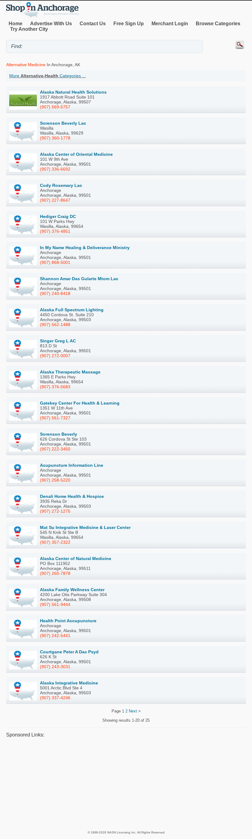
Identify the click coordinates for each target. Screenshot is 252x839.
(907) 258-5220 (55, 480)
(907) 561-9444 (55, 604)
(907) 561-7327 (55, 417)
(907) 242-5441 (55, 635)
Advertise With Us (51, 23)
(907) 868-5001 (55, 262)
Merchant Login (170, 23)
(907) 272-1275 (55, 511)
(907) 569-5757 (55, 106)
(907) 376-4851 (55, 231)
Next (133, 711)
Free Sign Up (128, 23)
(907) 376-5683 (55, 386)
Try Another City (29, 29)
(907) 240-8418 (55, 293)
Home (15, 23)
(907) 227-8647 (55, 200)
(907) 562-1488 (55, 324)
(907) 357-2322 (55, 542)
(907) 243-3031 (55, 666)
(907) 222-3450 (55, 448)
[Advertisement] (126, 784)
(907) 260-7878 (55, 573)
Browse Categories (218, 23)
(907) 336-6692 (55, 169)
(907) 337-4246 (55, 697)
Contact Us (93, 23)
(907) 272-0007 (55, 355)
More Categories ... (47, 75)
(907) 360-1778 (55, 137)
